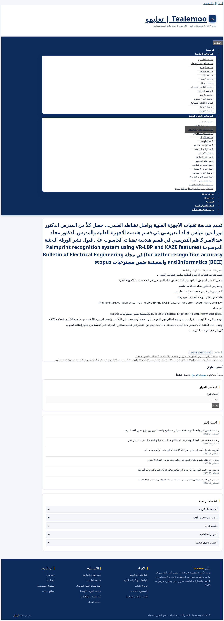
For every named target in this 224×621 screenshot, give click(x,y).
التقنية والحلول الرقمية (132, 542)
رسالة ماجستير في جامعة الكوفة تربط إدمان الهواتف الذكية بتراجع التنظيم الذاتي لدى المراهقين (173, 440)
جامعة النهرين (206, 110)
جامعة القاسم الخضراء (202, 87)
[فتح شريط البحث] (214, 213)
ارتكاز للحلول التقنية (204, 205)
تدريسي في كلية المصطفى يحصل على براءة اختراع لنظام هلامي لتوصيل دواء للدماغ (179, 479)
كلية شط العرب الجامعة (201, 176)
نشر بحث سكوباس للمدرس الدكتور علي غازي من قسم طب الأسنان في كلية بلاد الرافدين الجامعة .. (179, 356)
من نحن (50, 574)
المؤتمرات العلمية (132, 534)
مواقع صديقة (208, 193)
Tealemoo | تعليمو (176, 19)
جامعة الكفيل (206, 137)
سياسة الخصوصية (45, 585)
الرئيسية (210, 49)
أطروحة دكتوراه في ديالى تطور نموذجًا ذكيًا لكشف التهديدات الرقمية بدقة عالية (181, 450)
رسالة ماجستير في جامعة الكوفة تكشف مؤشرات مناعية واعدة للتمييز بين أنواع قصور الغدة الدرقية (171, 430)
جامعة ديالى (207, 75)
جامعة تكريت (206, 94)
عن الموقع (209, 197)
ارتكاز (16, 615)
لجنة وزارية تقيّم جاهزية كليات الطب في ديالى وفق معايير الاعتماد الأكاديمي (183, 459)
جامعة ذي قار (206, 83)
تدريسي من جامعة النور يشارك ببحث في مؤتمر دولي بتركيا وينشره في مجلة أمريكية (178, 469)
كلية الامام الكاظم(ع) (203, 133)
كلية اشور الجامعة (204, 156)
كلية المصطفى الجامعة (202, 180)
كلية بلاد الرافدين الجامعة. (200, 129)
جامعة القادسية (205, 59)
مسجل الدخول (198, 375)
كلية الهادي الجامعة (204, 149)
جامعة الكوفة (206, 106)
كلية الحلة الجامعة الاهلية (201, 184)
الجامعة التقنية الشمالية (202, 102)
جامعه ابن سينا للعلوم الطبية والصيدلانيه (194, 188)
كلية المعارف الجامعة (202, 164)
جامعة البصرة (206, 67)
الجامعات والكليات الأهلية (201, 115)
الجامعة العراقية (205, 90)
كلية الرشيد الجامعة (203, 145)
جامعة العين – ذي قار (203, 172)
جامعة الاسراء (206, 153)
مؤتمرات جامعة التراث (203, 209)
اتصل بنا (210, 201)
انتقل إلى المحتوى (213, 3)
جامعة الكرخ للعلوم (203, 98)
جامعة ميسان (206, 71)
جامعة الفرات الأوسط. (202, 63)
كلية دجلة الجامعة (204, 160)
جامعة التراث (206, 121)
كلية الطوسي (206, 141)
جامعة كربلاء (207, 79)
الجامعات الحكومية (204, 53)
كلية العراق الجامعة (203, 168)
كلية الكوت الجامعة (203, 125)
